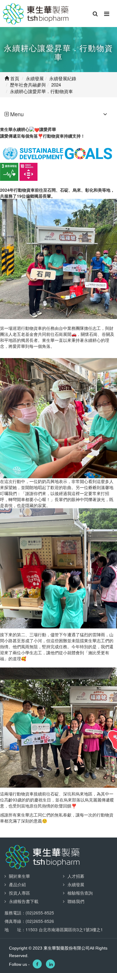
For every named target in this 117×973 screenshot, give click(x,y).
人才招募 (76, 876)
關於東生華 (19, 876)
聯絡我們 (76, 901)
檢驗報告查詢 (80, 893)
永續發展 (76, 884)
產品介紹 (17, 884)
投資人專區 (19, 893)
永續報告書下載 (23, 901)
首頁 (14, 78)
